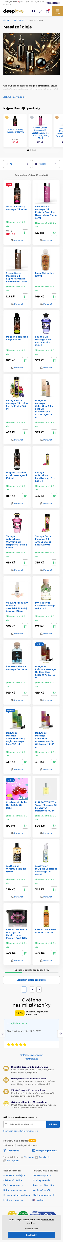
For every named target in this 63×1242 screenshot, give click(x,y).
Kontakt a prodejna (14, 1175)
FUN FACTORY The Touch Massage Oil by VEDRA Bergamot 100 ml (46, 806)
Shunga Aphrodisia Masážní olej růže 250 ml (45, 476)
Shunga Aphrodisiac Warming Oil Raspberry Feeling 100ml (16, 542)
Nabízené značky (42, 1190)
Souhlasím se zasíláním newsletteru (20, 1131)
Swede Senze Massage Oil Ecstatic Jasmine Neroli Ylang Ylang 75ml (40, 132)
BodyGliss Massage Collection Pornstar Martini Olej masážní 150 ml (44, 739)
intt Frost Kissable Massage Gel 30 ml (17, 668)
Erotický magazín (13, 1200)
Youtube (29, 1157)
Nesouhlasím (31, 1228)
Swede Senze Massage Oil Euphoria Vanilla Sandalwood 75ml (16, 277)
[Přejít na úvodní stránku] (13, 11)
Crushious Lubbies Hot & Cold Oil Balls (16, 805)
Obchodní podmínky (44, 1195)
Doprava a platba (42, 1175)
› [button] (14, 96)
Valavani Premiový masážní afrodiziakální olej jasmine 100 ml (17, 607)
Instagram (13, 1160)
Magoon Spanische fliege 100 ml (17, 338)
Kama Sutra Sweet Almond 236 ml (45, 931)
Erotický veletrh (41, 1180)
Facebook (44, 1157)
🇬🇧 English (38, 1200)
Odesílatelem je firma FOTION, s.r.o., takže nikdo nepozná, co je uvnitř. (32, 1071)
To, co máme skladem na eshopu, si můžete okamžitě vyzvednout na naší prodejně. (33, 1082)
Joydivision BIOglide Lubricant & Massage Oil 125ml (46, 870)
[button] (34, 11)
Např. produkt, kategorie (25, 43)
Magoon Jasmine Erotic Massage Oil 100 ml (17, 475)
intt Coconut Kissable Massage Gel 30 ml (45, 605)
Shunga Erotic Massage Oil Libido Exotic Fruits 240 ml (17, 404)
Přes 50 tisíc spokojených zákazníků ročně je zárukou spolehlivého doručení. (33, 1106)
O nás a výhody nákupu (16, 1195)
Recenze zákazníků (43, 1185)
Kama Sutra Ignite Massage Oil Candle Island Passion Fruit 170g (16, 933)
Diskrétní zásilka (12, 1180)
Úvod (6, 20)
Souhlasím (31, 1235)
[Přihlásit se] (40, 11)
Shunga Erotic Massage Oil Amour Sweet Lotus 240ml (43, 540)
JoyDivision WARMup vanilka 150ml (16, 869)
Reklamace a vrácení (14, 1190)
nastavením (48, 1219)
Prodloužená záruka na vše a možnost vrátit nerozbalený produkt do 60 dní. (33, 1094)
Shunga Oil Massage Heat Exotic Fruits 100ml (43, 341)
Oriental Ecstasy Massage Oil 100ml (15, 130)
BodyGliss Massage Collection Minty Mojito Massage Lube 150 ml (15, 738)
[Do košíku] (25, 232)
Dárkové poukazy (13, 1185)
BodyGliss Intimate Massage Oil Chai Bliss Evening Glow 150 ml (45, 672)
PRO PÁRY (19, 20)
